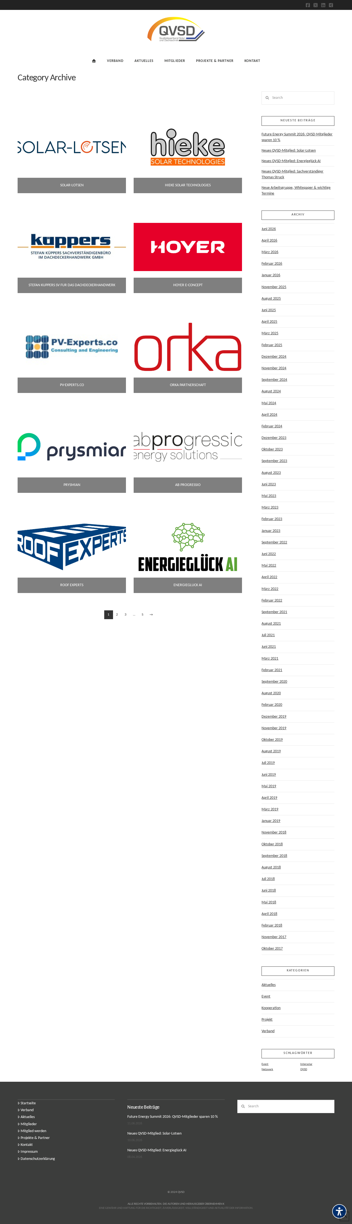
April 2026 (269, 241)
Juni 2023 (269, 484)
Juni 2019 (269, 775)
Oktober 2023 (272, 449)
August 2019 (271, 751)
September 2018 (274, 856)
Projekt (267, 1020)
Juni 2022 (269, 554)
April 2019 (269, 798)
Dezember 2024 (274, 357)
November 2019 (274, 728)
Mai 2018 (269, 902)
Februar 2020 (272, 705)
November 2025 (274, 287)
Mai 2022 (269, 566)
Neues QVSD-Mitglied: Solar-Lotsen (289, 151)
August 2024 (271, 391)
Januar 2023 (271, 531)
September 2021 (274, 612)
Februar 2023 (272, 519)
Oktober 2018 (272, 844)
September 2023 (274, 461)
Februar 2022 (272, 601)
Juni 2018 (269, 891)
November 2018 (274, 832)
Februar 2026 (272, 264)
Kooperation (271, 1008)
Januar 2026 (271, 275)
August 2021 (271, 624)
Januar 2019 (271, 821)
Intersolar (306, 1064)
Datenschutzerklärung (38, 1159)
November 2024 (274, 368)
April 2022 (269, 577)
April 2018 (269, 914)
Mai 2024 (269, 403)
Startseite (28, 1103)
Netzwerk (267, 1069)
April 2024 (269, 415)
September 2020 (274, 682)
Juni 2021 (269, 647)
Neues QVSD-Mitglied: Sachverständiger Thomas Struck (292, 174)
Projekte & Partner (35, 1138)
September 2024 (274, 380)
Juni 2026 (269, 229)
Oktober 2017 (272, 949)
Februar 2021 (272, 670)
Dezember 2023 (274, 438)
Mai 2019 (269, 786)
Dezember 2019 (274, 717)
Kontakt (27, 1145)
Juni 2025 (269, 310)
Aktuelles (269, 985)
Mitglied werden (33, 1131)
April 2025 (269, 322)
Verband (268, 1031)
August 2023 (271, 473)
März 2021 (270, 659)
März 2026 (270, 252)
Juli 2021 (268, 635)
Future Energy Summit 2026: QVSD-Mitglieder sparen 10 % (297, 137)
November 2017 (274, 937)
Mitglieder (29, 1124)
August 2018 (271, 867)
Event (266, 996)
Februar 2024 (272, 426)
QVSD (303, 1069)
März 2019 (270, 809)
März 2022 (270, 589)
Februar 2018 (272, 926)
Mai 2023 (269, 496)
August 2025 (271, 299)
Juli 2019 (268, 763)
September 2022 (274, 542)
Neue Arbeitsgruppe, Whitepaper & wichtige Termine (296, 191)
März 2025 (270, 333)
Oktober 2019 (272, 740)
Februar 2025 (272, 345)
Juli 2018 (268, 879)
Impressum (29, 1152)
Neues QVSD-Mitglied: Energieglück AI (291, 161)
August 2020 (271, 693)
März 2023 (270, 508)
